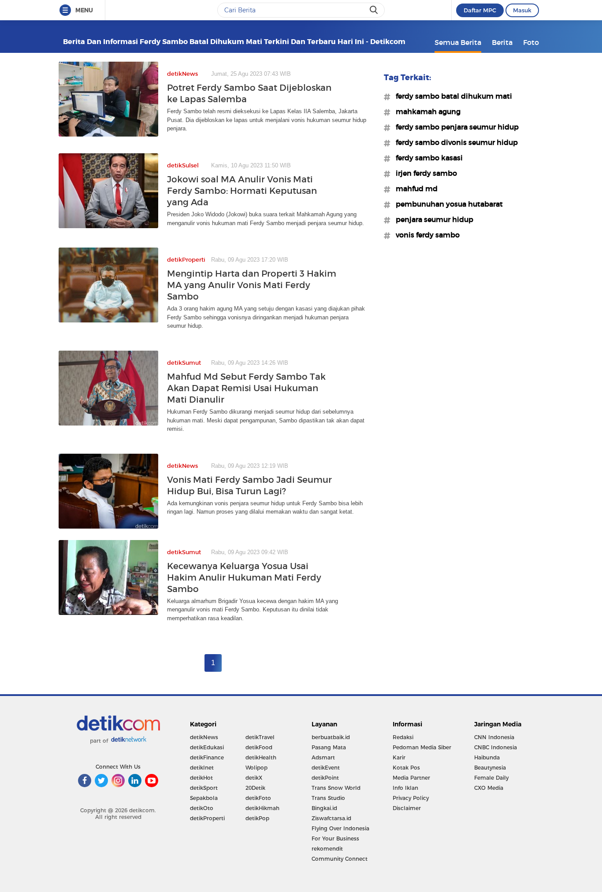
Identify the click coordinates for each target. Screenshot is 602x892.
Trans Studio (328, 798)
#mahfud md (414, 188)
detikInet (202, 767)
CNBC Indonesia (495, 747)
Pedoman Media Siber (422, 747)
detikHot (201, 777)
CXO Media (488, 788)
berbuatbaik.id (331, 737)
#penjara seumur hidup (431, 219)
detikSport (204, 788)
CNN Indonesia (494, 737)
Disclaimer (407, 808)
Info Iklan (405, 788)
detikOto (201, 808)
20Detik (255, 788)
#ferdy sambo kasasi (426, 157)
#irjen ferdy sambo (423, 173)
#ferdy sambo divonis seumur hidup (454, 142)
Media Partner (411, 777)
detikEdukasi (207, 747)
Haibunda (487, 757)
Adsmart (323, 757)
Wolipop (256, 767)
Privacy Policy (411, 798)
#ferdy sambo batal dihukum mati (451, 96)
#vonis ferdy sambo (425, 234)
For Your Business (335, 838)
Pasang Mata (329, 747)
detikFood (258, 747)
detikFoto (258, 798)
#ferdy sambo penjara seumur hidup (454, 126)
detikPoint (325, 777)
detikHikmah (262, 808)
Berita (502, 42)
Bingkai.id (324, 808)
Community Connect (340, 858)
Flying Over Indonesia (340, 828)
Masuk (522, 10)
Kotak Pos (406, 767)
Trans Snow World (336, 788)
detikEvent (326, 767)
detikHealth (260, 757)
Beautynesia (490, 767)
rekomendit (327, 848)
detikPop (257, 818)
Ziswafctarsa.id (331, 818)
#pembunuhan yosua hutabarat (446, 204)
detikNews (204, 737)
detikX (253, 777)
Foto (531, 42)
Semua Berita (458, 42)
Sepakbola (204, 798)
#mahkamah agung (425, 111)
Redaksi (403, 737)
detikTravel (260, 737)
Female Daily (491, 777)
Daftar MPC (480, 10)
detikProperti (207, 818)
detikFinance (207, 757)
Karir (399, 757)
